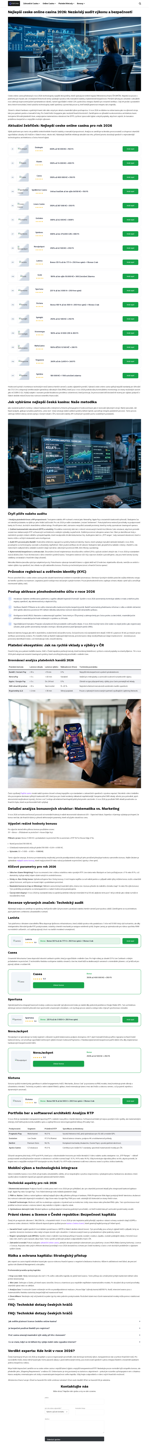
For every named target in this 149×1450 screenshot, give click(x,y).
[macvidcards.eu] (14, 3)
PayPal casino (26, 793)
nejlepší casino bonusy (25, 860)
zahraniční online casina (49, 1243)
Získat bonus (58, 985)
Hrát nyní (130, 149)
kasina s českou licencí (75, 1223)
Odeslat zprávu (53, 1439)
